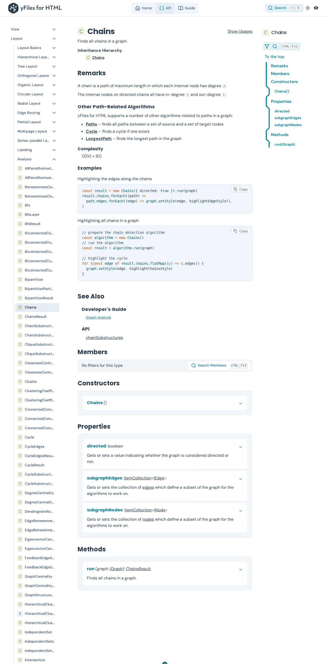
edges (148, 487)
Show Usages (240, 31)
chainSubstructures (104, 337)
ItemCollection (137, 478)
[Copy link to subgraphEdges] (171, 478)
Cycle (91, 131)
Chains (98, 57)
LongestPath (99, 138)
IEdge (159, 478)
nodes (148, 519)
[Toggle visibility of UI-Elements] (316, 8)
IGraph (116, 568)
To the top (274, 57)
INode (159, 510)
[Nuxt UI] (36, 8)
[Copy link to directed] (127, 446)
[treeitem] (165, 58)
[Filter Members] (267, 46)
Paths (91, 124)
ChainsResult (138, 568)
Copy (243, 189)
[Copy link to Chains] (120, 31)
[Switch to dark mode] (308, 8)
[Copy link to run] (155, 568)
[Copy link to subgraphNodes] (172, 510)
